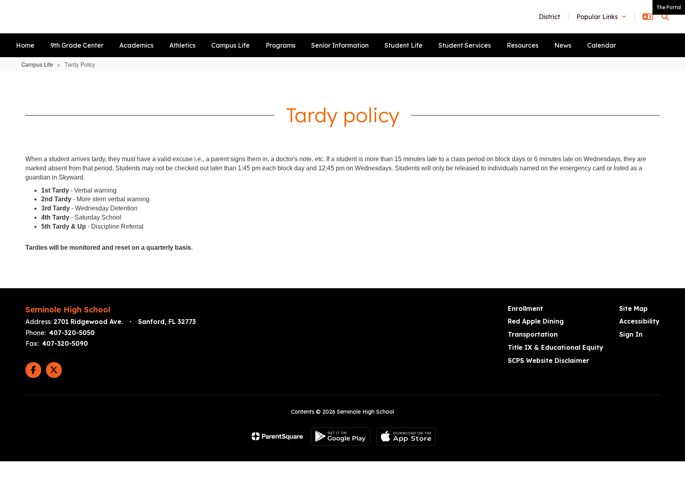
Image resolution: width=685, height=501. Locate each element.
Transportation (533, 334)
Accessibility (639, 321)
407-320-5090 (65, 343)
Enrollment (525, 308)
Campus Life (37, 64)
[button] (601, 17)
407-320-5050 (72, 333)
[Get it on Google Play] (340, 436)
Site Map (633, 308)
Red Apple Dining (536, 321)
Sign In (631, 334)
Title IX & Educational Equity (555, 347)
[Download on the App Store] (406, 436)
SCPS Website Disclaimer (548, 360)
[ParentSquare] (277, 436)
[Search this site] (665, 17)
